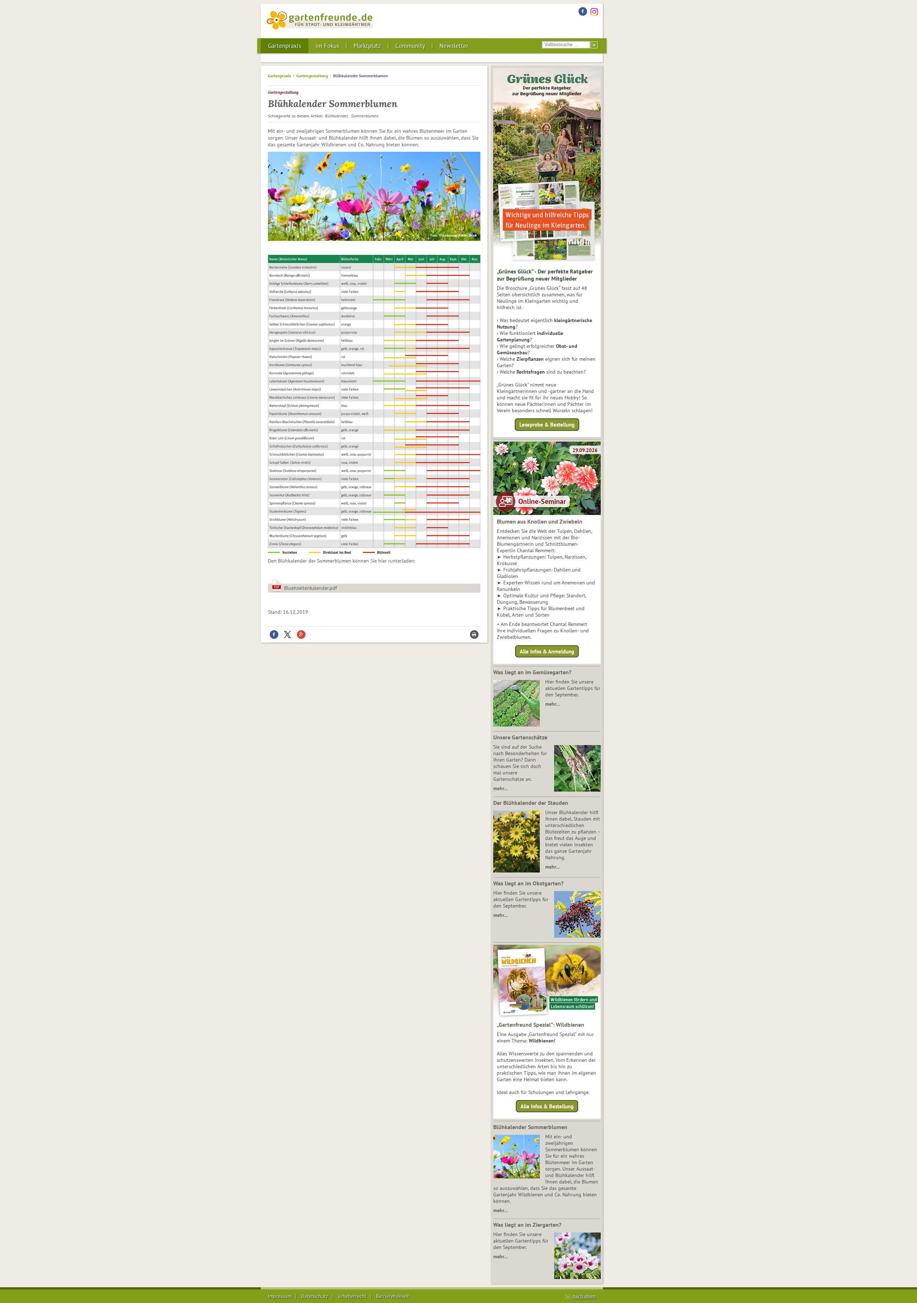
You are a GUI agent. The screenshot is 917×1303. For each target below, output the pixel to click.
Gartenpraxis (284, 46)
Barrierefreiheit (392, 1296)
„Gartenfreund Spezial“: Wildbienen (540, 1024)
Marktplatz (367, 46)
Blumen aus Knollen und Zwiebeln (539, 521)
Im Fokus (327, 46)
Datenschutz (314, 1296)
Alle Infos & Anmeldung (547, 651)
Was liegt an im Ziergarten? (527, 1224)
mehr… (552, 704)
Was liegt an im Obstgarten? (528, 883)
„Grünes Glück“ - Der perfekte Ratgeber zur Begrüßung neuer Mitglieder (545, 275)
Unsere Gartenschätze (520, 737)
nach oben (584, 1296)
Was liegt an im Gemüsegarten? (532, 672)
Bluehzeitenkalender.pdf (310, 588)
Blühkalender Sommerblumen (530, 1127)
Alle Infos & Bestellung (546, 1106)
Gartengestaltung (312, 75)
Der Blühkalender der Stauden (530, 802)
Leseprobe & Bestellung (547, 424)
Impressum (280, 1296)
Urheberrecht (352, 1296)
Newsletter (454, 46)
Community (410, 46)
